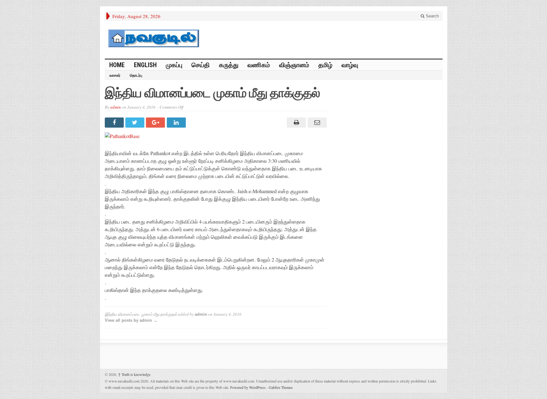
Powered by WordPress (248, 387)
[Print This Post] (295, 122)
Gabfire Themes (281, 387)
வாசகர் (115, 75)
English (145, 65)
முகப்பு (174, 65)
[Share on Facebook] (115, 122)
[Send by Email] (316, 122)
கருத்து (228, 65)
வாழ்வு (350, 65)
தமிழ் (325, 65)
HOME (117, 65)
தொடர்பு (136, 75)
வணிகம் (259, 65)
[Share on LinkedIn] (177, 122)
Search (431, 16)
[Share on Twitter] (135, 122)
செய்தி (201, 65)
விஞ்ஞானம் (294, 65)
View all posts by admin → (131, 320)
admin (115, 107)
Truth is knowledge (134, 374)
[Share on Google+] (156, 122)
